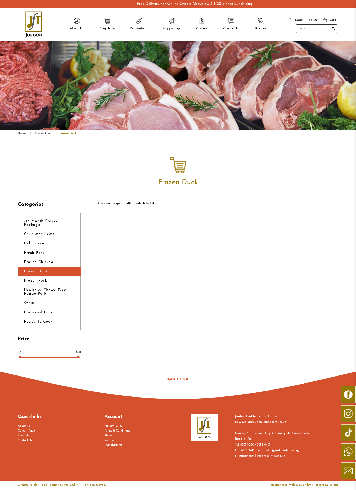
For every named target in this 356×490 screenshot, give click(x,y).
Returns (109, 440)
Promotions (42, 133)
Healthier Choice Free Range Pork (45, 292)
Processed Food (39, 312)
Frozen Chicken (38, 262)
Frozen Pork (35, 280)
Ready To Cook (38, 321)
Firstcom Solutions (325, 485)
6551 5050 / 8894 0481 (255, 444)
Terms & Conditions (117, 430)
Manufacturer (113, 445)
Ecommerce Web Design (288, 485)
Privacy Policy (113, 426)
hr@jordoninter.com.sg (270, 456)
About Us (24, 426)
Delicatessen (36, 243)
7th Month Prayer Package (41, 223)
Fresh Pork (34, 253)
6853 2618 (247, 450)
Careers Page (26, 430)
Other (29, 303)
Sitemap (109, 435)
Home (22, 133)
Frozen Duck (68, 133)
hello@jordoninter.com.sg (282, 450)
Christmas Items (39, 234)
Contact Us (25, 440)
